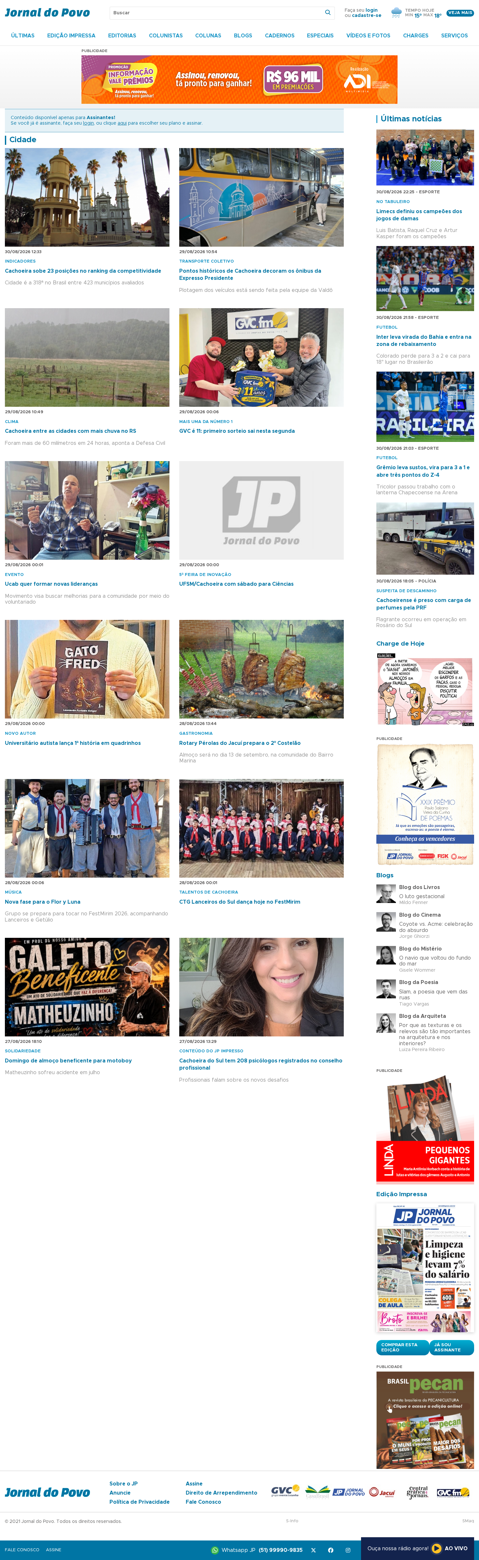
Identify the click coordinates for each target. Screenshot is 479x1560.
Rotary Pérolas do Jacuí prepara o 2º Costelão (240, 743)
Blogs (243, 35)
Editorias (122, 35)
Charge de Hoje (400, 644)
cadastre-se (367, 15)
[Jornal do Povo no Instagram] (349, 1550)
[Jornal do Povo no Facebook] (332, 1550)
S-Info (292, 1521)
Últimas (23, 35)
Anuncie (120, 1493)
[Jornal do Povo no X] (314, 1550)
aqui (122, 123)
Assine (194, 1483)
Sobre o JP (123, 1483)
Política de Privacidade (139, 1502)
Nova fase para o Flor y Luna (42, 902)
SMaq (468, 1521)
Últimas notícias (411, 119)
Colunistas (166, 35)
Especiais (320, 35)
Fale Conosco (203, 1502)
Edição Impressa (71, 35)
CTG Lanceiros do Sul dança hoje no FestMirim (239, 902)
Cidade (22, 140)
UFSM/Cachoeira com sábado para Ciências (236, 584)
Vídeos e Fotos (368, 35)
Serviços (454, 35)
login (372, 10)
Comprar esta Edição (399, 1347)
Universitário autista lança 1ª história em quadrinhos (73, 743)
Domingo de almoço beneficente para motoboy (68, 1060)
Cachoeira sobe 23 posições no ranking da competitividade (83, 271)
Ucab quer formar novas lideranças (51, 584)
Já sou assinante (447, 1347)
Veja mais (460, 13)
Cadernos (280, 35)
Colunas (208, 35)
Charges (415, 35)
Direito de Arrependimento (221, 1493)
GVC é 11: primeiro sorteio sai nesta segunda (237, 431)
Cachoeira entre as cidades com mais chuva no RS (70, 431)
